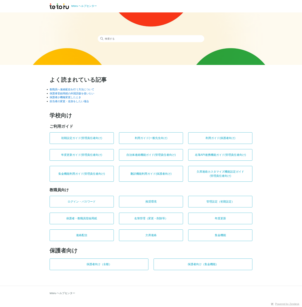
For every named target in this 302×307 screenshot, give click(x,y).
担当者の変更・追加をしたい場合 (69, 101)
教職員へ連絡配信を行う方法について (72, 89)
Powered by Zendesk (287, 303)
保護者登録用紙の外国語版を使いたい (72, 93)
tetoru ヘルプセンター (62, 293)
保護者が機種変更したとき (65, 97)
